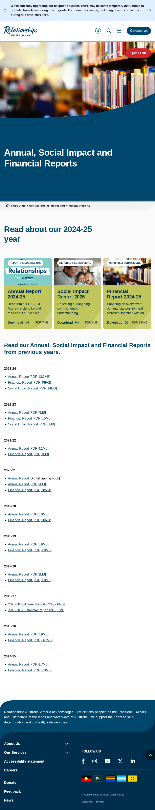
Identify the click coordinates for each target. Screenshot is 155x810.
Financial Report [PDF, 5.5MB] (29, 418)
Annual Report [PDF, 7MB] (27, 412)
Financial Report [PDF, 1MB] (28, 454)
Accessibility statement (24, 761)
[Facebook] (83, 761)
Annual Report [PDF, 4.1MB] (28, 448)
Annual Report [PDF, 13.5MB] (29, 376)
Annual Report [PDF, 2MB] (27, 574)
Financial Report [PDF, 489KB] (30, 382)
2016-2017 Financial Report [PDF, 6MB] (36, 610)
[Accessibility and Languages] (98, 30)
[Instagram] (94, 761)
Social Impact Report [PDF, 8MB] (31, 424)
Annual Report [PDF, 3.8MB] (28, 514)
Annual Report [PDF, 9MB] (27, 484)
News (9, 800)
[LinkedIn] (133, 761)
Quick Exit (138, 53)
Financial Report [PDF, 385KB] (30, 490)
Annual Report (18, 478)
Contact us (139, 31)
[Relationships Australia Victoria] (21, 31)
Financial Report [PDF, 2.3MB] (29, 670)
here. (45, 15)
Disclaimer (87, 802)
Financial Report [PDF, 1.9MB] (29, 550)
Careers (11, 770)
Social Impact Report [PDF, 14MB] (32, 388)
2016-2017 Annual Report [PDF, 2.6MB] (36, 604)
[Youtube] (107, 761)
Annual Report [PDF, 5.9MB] (28, 544)
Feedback (12, 791)
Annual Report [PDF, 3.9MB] (28, 634)
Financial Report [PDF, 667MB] (30, 640)
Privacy (100, 802)
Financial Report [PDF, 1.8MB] (29, 580)
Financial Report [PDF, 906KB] (30, 520)
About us (19, 205)
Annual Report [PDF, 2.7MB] (28, 664)
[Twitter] (120, 762)
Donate (10, 783)
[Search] (109, 30)
